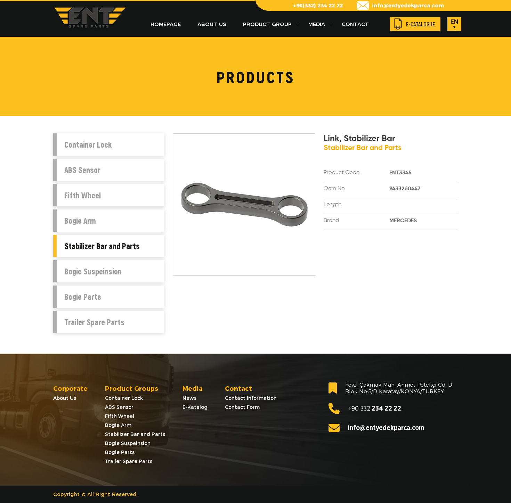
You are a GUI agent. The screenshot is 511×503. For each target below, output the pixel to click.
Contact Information (251, 398)
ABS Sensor (82, 170)
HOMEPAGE (166, 24)
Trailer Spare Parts (94, 322)
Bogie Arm (80, 220)
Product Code (341, 172)
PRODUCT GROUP (267, 24)
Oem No (334, 188)
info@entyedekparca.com (408, 5)
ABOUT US (211, 24)
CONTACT (355, 24)
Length (332, 204)
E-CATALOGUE (420, 24)
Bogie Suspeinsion (93, 271)
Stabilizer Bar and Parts (102, 246)
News (189, 398)
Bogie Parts (82, 297)
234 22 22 (374, 408)
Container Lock (88, 144)
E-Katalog (195, 407)
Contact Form (242, 407)
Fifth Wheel (82, 195)
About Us (64, 398)
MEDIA (316, 24)
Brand (331, 220)
